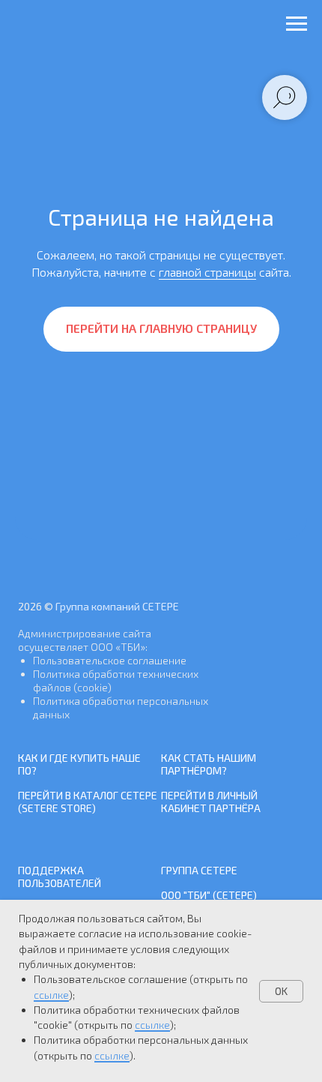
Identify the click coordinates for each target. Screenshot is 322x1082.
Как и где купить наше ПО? (79, 764)
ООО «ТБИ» (118, 646)
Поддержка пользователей (59, 876)
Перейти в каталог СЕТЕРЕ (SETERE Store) (87, 801)
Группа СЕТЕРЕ (199, 870)
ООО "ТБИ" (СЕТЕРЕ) (209, 895)
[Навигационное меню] (296, 23)
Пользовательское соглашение (109, 660)
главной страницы (207, 272)
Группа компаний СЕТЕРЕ (117, 606)
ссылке (51, 994)
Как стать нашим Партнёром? (208, 764)
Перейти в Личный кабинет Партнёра (211, 801)
